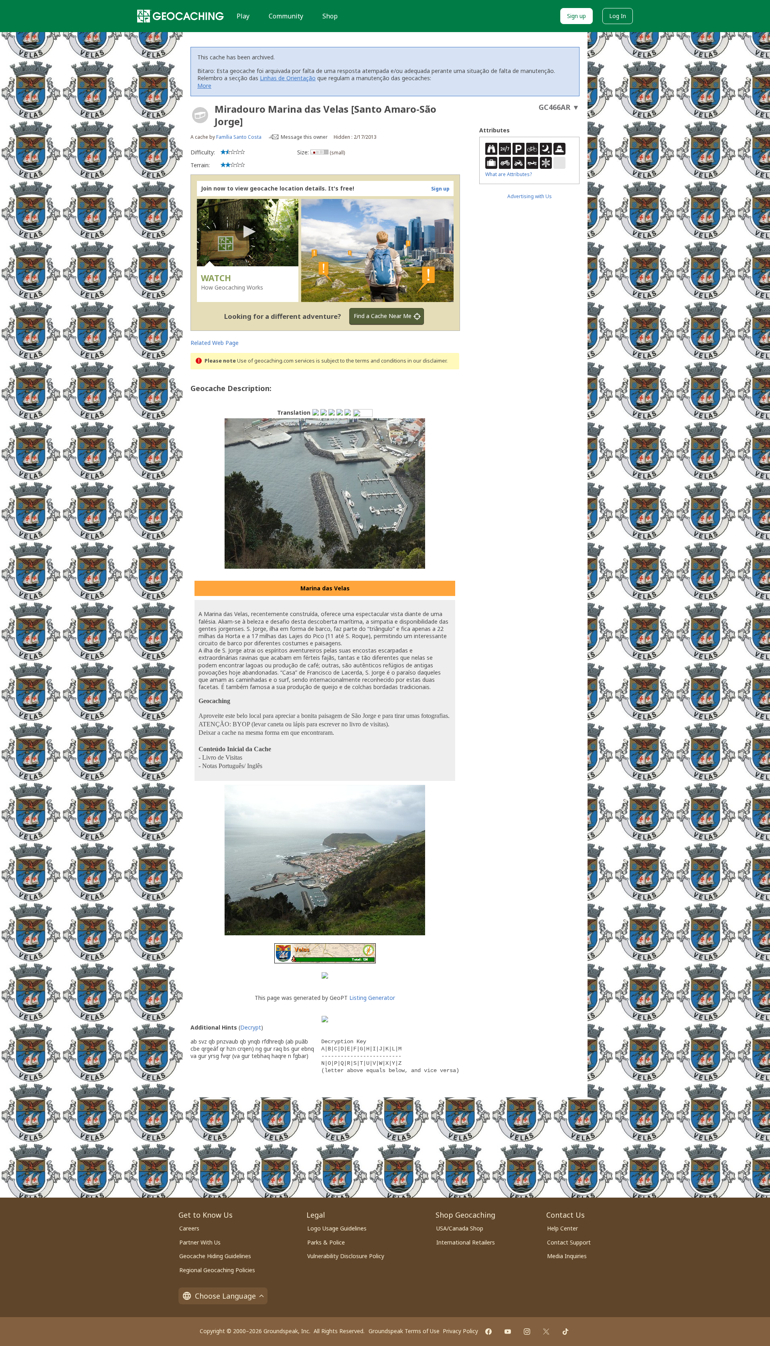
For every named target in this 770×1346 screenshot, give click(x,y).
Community (286, 16)
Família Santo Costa (238, 137)
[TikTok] (565, 1331)
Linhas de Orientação (288, 78)
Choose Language (225, 1296)
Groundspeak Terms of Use (404, 1331)
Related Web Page (214, 343)
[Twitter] (546, 1331)
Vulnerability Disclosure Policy (345, 1256)
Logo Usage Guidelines (337, 1228)
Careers (189, 1228)
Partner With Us (200, 1242)
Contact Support (569, 1242)
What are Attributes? (508, 174)
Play (243, 16)
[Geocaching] (180, 16)
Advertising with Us (529, 196)
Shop (330, 16)
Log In (617, 16)
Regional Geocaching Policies (217, 1270)
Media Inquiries (567, 1256)
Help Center (562, 1228)
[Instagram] (527, 1331)
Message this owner (304, 137)
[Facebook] (488, 1331)
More (204, 85)
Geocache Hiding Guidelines (215, 1256)
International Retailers (465, 1242)
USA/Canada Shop (459, 1228)
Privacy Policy (460, 1331)
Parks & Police (326, 1242)
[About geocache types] (200, 115)
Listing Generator (372, 997)
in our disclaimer (426, 360)
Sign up (576, 16)
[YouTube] (508, 1331)
